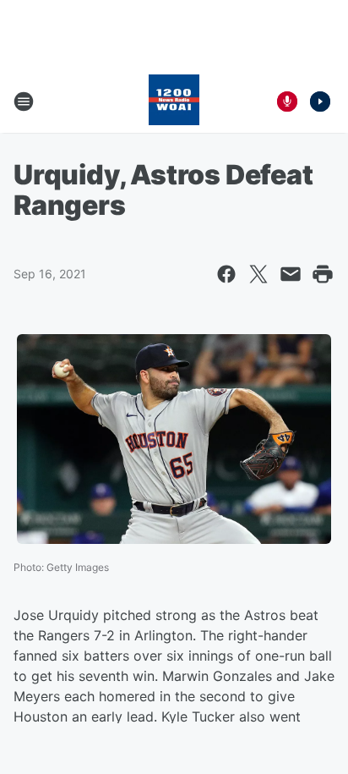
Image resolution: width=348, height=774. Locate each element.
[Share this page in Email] (290, 274)
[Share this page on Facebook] (226, 274)
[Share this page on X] (258, 274)
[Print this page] (322, 274)
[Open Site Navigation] (24, 101)
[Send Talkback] (287, 101)
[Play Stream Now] (320, 101)
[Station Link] (174, 101)
